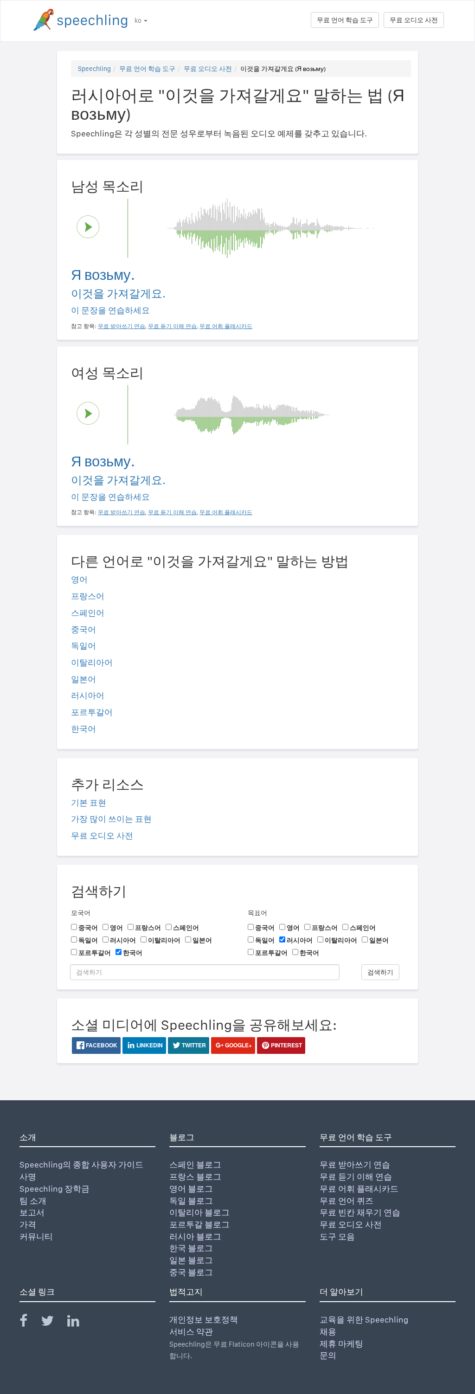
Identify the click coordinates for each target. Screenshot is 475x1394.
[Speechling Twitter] (53, 1323)
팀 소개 (32, 1201)
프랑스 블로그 (195, 1176)
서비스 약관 (191, 1331)
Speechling (94, 68)
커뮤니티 (36, 1236)
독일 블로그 (191, 1201)
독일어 (83, 646)
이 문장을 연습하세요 (110, 310)
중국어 (83, 629)
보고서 (32, 1212)
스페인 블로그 (195, 1164)
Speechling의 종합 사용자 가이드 (81, 1164)
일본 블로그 (191, 1260)
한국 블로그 (191, 1248)
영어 (79, 579)
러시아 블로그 (195, 1236)
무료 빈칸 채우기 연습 (360, 1212)
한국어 (83, 729)
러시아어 (87, 695)
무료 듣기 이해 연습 (356, 1176)
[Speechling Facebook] (29, 1323)
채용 (328, 1331)
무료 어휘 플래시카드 (359, 1189)
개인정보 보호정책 (203, 1319)
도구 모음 (337, 1236)
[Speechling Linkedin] (79, 1323)
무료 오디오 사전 (414, 20)
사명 (27, 1176)
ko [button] (139, 20)
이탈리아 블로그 (199, 1212)
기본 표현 (88, 802)
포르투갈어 (92, 712)
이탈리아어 (92, 662)
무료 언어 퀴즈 (346, 1201)
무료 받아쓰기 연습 (355, 1164)
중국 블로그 (191, 1272)
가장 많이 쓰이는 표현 (111, 819)
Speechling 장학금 (54, 1189)
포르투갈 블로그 (199, 1224)
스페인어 (87, 613)
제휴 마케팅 (341, 1344)
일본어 (83, 679)
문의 (328, 1355)
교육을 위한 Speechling (364, 1319)
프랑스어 (87, 596)
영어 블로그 (191, 1189)
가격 (27, 1224)
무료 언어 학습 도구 (345, 20)
